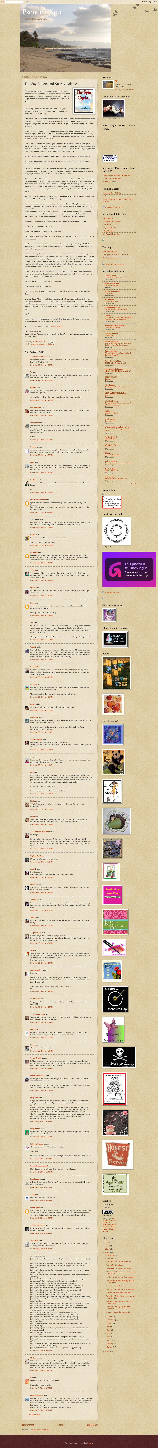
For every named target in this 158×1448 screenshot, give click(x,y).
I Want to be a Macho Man (111, 179)
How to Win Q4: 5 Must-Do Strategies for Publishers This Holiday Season (118, 318)
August (109, 1323)
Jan (31, 623)
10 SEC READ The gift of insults (115, 363)
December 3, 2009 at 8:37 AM (41, 1410)
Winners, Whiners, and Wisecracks (118, 1293)
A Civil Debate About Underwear (116, 479)
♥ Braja (33, 1194)
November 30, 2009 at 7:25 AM (41, 640)
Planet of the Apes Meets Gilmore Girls (116, 175)
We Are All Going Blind (112, 455)
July (108, 1327)
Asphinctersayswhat (109, 252)
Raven (32, 704)
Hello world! (109, 335)
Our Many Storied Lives (110, 258)
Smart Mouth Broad (37, 1014)
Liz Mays (33, 480)
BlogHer (108, 315)
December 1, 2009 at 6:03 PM (41, 1187)
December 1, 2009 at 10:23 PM (41, 1218)
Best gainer (109, 379)
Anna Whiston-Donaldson (40, 832)
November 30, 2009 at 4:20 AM (41, 493)
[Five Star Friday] (129, 586)
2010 (107, 1249)
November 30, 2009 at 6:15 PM (41, 1007)
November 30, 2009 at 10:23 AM (41, 750)
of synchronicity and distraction (117, 427)
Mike (32, 462)
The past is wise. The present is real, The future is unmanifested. (118, 404)
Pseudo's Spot (42, 11)
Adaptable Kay (36, 933)
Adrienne (33, 684)
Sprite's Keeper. (56, 326)
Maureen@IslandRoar (38, 500)
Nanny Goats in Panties (114, 369)
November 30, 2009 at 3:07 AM (41, 455)
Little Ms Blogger (36, 1144)
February (110, 1344)
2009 (107, 1252)
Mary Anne (34, 1098)
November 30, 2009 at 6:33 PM (41, 1022)
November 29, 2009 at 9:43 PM (41, 400)
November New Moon (112, 327)
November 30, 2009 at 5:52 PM (41, 992)
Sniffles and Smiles (37, 1225)
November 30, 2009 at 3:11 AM (41, 473)
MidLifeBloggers (111, 333)
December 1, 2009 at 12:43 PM (41, 1172)
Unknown (34, 552)
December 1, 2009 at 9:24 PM (41, 1200)
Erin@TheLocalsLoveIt (39, 1166)
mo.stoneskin (35, 407)
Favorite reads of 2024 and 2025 (116, 309)
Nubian (33, 1045)
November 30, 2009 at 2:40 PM (41, 877)
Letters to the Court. (111, 413)
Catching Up (109, 421)
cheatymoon (35, 423)
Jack (32, 950)
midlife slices (35, 999)
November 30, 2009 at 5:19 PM (41, 963)
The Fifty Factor (111, 469)
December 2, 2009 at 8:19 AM (41, 1233)
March (109, 1340)
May (108, 1333)
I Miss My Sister (108, 231)
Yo (31, 372)
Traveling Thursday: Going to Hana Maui (120, 1289)
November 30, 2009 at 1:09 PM (41, 824)
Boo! (104, 196)
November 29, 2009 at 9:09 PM (41, 365)
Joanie (32, 917)
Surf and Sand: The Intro (111, 221)
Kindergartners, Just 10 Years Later (115, 255)
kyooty (32, 587)
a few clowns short (112, 283)
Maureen (33, 884)
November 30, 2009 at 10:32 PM (41, 1090)
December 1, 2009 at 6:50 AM (41, 1137)
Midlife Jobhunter (111, 341)
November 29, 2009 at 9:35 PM (41, 380)
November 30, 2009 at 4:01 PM (41, 926)
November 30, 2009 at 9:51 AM (41, 697)
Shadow (33, 447)
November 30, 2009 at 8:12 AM (41, 677)
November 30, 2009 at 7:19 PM (41, 1068)
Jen (31, 772)
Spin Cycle (50, 344)
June (109, 1330)
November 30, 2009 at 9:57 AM (41, 710)
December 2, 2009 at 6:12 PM (41, 1388)
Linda (32, 801)
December (111, 1255)
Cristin (32, 535)
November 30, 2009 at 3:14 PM (41, 893)
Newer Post (28, 1425)
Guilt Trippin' (106, 225)
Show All (133, 484)
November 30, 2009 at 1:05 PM (41, 809)
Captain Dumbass (37, 856)
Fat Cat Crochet (111, 437)
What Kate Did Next (112, 291)
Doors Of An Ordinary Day (113, 277)
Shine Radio (109, 293)
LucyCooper (35, 1179)
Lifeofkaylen (35, 1208)
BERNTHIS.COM (111, 377)
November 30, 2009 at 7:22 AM (41, 616)
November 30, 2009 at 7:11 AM (41, 596)
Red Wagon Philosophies (111, 234)
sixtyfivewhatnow (111, 461)
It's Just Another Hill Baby (111, 193)
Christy (33, 570)
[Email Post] (51, 342)
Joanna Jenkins (36, 970)
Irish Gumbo (110, 385)
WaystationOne (111, 445)
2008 (107, 1351)
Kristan (33, 603)
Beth (32, 1378)
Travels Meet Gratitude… (115, 1265)
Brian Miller (34, 667)
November (111, 1259)
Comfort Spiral (110, 275)
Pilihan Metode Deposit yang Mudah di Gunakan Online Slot (118, 354)
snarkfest (42, 344)
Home (60, 1425)
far (106, 447)
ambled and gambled (112, 285)
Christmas (34, 344)
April (109, 1337)
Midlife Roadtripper (37, 1076)
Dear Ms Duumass (109, 182)
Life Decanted (110, 419)
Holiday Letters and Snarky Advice (118, 1262)
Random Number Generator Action (118, 1312)
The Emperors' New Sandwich (115, 387)
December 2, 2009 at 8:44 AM (41, 1351)
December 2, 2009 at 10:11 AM (41, 1371)
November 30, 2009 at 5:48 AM (41, 563)
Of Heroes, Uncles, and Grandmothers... (120, 1277)
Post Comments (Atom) (40, 1430)
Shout (107, 453)
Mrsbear (33, 1358)
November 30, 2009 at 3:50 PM (41, 910)
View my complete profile (124, 90)
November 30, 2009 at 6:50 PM (41, 1051)
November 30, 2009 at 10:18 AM (41, 732)
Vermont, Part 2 (110, 439)
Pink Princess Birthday (114, 1286)
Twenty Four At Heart (38, 357)
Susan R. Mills (35, 1058)
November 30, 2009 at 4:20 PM (41, 943)
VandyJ (33, 647)
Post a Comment (34, 1415)
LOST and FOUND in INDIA (115, 393)
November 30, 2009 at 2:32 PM (41, 862)
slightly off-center (111, 401)
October (110, 1316)
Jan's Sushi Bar (111, 351)
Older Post (92, 1425)
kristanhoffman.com (112, 307)
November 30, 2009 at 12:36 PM (41, 765)
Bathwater (34, 717)
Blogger (90, 1443)
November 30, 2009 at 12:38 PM (41, 794)
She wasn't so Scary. (112, 301)
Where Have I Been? (112, 471)
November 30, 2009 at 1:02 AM (41, 415)
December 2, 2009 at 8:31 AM (41, 1249)
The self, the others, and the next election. (119, 463)
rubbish (33, 869)
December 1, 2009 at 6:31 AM (41, 1121)
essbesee (33, 900)
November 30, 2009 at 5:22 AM (41, 528)
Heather (33, 387)
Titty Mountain (107, 218)
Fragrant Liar (35, 1128)
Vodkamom (109, 299)
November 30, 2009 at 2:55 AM (41, 440)
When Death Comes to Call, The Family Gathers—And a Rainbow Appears (118, 344)
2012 (107, 1242)
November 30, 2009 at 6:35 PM (41, 1038)
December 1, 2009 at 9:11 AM (41, 1159)
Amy (32, 757)
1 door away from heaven (114, 325)
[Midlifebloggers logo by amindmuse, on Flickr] (110, 592)
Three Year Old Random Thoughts (118, 1268)
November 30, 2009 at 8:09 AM (41, 660)
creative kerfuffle (36, 1395)
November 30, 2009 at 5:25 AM (41, 545)
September (111, 1320)
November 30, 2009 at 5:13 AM (41, 512)
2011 (107, 1246)
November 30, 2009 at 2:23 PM (41, 849)
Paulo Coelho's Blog (113, 361)
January (110, 1347)
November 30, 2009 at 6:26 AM (41, 580)
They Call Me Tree (109, 228)
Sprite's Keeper (36, 739)
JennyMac (34, 1240)
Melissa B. (34, 1029)
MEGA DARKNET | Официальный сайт (118, 371)
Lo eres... (108, 395)
